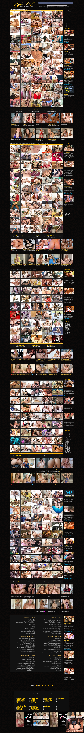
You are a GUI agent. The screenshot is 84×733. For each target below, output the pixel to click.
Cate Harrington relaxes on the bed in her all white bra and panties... (52, 631)
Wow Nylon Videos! (20, 109)
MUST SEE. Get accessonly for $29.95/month (67, 520)
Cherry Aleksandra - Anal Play (31, 623)
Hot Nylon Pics (67, 19)
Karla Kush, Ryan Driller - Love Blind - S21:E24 (54, 620)
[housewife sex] (36, 82)
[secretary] (15, 90)
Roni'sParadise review (67, 649)
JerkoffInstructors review (68, 158)
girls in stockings (18, 143)
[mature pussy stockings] (47, 334)
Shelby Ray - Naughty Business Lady (56, 626)
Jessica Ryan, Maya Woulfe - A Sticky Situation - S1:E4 (27, 644)
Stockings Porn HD (68, 11)
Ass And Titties (33, 662)
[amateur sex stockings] (36, 66)
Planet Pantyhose (47, 699)
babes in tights (28, 269)
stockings (52, 6)
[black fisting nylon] (15, 176)
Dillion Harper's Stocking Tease (57, 657)
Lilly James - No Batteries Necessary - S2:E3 (55, 668)
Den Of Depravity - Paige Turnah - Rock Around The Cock (27, 638)
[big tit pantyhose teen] (47, 521)
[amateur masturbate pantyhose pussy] (57, 152)
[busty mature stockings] (26, 278)
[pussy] (26, 224)
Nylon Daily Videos (34, 698)
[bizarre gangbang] (57, 82)
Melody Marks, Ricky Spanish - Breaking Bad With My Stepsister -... (26, 663)
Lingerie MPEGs (50, 109)
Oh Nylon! (66, 23)
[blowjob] (36, 200)
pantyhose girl (38, 143)
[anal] (26, 176)
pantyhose (49, 6)
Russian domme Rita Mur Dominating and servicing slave (53, 629)
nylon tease (20, 269)
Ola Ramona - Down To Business (57, 630)
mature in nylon (56, 6)
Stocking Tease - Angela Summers (30, 633)
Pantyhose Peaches (67, 26)
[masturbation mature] (57, 50)
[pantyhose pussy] (15, 26)
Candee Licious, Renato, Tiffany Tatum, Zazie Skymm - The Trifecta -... (51, 628)
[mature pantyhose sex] (47, 74)
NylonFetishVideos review (68, 193)
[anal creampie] (26, 184)
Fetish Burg (18, 455)
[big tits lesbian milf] (47, 90)
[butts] (36, 42)
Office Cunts (46, 701)
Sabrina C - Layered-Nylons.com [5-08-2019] (29, 625)
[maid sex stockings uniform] (15, 200)
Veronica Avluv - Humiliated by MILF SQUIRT (28, 659)
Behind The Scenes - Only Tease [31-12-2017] (55, 641)
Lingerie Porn (67, 20)
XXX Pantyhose (67, 449)
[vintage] (15, 160)
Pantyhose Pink (50, 345)
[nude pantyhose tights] (26, 513)
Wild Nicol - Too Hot (32, 650)
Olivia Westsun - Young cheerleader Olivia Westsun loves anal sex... (52, 645)
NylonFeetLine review (67, 395)
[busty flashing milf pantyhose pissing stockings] (26, 18)
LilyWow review (66, 318)
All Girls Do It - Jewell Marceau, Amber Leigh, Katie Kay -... (53, 632)
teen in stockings (22, 143)
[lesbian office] (57, 200)
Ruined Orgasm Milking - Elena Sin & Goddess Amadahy (27, 649)
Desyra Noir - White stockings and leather (29, 658)
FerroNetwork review (67, 503)
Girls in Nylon (67, 22)
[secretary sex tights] (15, 294)
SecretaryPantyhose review (68, 631)
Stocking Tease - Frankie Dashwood (30, 628)
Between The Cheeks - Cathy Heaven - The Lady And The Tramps (26, 642)
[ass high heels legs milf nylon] (36, 74)
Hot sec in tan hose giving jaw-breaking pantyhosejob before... (53, 642)
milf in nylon (46, 143)
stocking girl (26, 143)
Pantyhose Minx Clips (36, 235)
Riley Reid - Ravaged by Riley (31, 670)
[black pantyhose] (36, 90)
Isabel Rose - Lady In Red (57, 659)
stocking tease (64, 6)
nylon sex (68, 6)
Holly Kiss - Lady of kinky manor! (30, 660)
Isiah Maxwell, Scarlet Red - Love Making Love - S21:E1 (27, 640)
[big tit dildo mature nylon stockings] (15, 34)
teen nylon (17, 269)
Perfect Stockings (67, 217)
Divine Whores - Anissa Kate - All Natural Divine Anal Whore (53, 627)
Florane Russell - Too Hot (58, 623)
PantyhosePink (47, 704)
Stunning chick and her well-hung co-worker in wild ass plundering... (52, 619)
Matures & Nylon (67, 12)
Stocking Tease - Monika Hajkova (30, 661)
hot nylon (35, 269)
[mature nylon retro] (36, 420)
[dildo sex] (26, 428)
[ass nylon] (26, 152)
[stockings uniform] (36, 497)
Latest (36, 685)
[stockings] (36, 18)
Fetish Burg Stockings (68, 10)
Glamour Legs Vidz (20, 235)
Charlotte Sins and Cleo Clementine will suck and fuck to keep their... (52, 661)
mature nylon (30, 143)
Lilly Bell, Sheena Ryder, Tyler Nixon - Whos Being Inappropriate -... (25, 622)
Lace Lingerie (33, 632)
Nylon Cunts (67, 16)
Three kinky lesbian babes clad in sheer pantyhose (54, 644)
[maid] (36, 444)
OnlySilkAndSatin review (68, 84)
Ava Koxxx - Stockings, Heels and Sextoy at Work (28, 619)
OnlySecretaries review (67, 69)
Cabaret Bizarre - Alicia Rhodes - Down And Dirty (28, 627)
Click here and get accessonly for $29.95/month (68, 550)
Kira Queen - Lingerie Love (57, 625)
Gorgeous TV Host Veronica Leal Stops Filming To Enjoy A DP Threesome (51, 652)
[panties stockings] (15, 334)
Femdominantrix (67, 213)
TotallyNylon (46, 705)
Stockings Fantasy (67, 14)
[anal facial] (36, 208)
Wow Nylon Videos (67, 220)
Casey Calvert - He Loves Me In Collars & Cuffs (55, 658)
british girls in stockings (49, 7)
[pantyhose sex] (57, 294)
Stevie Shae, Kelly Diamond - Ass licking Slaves (55, 624)
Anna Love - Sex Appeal (58, 639)
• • (67, 559)
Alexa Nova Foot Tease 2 (58, 638)
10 (52, 685)
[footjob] (15, 106)
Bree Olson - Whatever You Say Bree (56, 633)
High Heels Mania (67, 451)
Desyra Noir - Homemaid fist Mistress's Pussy (55, 621)
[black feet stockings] (26, 286)
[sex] (36, 34)
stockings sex (45, 6)
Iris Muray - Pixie (59, 669)
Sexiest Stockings (67, 434)
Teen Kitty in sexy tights (31, 620)
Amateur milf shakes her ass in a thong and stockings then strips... (26, 666)
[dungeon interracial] (57, 342)
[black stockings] (47, 224)
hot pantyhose (43, 143)
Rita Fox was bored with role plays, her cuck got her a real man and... (25, 669)
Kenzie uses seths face (58, 670)
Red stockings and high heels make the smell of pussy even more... (52, 622)
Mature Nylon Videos (51, 235)
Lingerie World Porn (36, 345)
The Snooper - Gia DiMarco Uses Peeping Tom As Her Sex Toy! (52, 650)
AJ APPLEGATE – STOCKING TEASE (29, 646)
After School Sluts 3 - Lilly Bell (57, 662)
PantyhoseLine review (67, 410)
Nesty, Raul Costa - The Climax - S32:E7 (29, 643)
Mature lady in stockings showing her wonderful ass (28, 641)
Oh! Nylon (66, 215)
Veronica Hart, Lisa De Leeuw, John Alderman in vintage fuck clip (52, 649)
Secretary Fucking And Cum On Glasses (56, 640)
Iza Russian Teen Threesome (57, 647)
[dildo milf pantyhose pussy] (36, 278)
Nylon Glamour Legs (68, 13)
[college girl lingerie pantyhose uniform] (57, 302)
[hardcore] (36, 176)
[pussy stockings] (36, 294)
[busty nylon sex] (15, 168)
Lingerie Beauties (67, 218)
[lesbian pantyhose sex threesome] (36, 26)
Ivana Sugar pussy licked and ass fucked (29, 648)
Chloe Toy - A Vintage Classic (57, 651)
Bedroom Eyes (33, 629)
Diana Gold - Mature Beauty (57, 665)
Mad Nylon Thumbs (68, 21)
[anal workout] (57, 58)
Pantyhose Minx (67, 25)
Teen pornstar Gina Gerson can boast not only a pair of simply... (52, 666)
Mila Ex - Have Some (32, 630)
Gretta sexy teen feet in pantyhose (30, 645)
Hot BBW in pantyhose (32, 624)
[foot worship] (36, 505)
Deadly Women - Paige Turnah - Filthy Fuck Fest (28, 621)
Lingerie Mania (67, 442)
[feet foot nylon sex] (26, 318)
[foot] (26, 26)
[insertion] (36, 184)
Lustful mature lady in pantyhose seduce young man (28, 651)
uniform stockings (43, 7)
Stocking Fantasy (61, 698)
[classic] (15, 302)
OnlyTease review (66, 42)
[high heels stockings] (36, 326)
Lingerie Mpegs (47, 702)
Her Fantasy (33, 626)
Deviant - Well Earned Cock (31, 652)
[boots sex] (47, 278)
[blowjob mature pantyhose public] (36, 152)
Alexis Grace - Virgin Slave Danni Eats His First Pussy (28, 664)
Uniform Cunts (47, 706)
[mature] (15, 82)
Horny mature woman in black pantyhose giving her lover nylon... (26, 668)
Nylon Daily (66, 18)
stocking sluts (24, 269)
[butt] (57, 505)
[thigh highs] (47, 216)
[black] (57, 224)
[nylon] (57, 318)
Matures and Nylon (21, 698)
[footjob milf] (57, 208)
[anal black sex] (15, 513)
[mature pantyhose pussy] (36, 58)
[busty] (26, 232)
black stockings (34, 143)
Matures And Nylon (68, 223)
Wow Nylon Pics (67, 15)
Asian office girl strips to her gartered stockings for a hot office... (52, 643)
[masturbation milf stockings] (15, 428)
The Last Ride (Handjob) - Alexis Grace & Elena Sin (28, 631)
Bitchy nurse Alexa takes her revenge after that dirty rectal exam (26, 665)
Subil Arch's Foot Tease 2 (58, 646)
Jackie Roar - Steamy (32, 657)
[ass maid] (47, 42)
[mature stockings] (57, 192)
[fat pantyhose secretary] (47, 428)
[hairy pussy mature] (47, 294)
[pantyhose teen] (47, 286)
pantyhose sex (60, 6)
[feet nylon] (26, 444)
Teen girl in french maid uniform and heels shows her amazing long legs (51, 648)
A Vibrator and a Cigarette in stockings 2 (29, 639)
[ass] (57, 74)
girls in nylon (32, 269)
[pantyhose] (57, 42)
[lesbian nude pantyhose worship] (57, 34)
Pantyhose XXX (67, 24)
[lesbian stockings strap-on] (36, 168)
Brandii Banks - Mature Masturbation (30, 667)
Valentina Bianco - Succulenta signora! (56, 663)
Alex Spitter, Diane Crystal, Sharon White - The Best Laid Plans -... (26, 647)
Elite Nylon (66, 226)
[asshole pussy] (47, 310)
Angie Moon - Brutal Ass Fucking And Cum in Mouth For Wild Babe (52, 664)
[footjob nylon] (26, 98)
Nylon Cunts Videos (35, 109)
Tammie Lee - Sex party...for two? (56, 660)
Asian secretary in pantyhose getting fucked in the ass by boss (53, 667)
